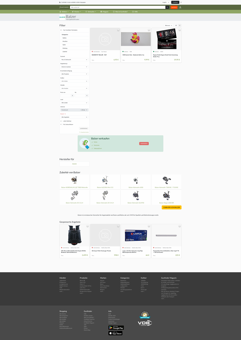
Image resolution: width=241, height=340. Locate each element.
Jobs (85, 324)
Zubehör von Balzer (69, 172)
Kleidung (65, 48)
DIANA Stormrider (85, 289)
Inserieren (174, 7)
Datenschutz (111, 317)
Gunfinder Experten (89, 319)
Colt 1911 (82, 287)
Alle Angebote (65, 117)
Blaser (102, 284)
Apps (85, 326)
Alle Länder (65, 102)
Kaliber (62, 78)
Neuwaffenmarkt (64, 326)
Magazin (105, 12)
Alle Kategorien (63, 315)
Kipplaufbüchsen (124, 282)
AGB (109, 314)
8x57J (142, 287)
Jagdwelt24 (62, 280)
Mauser (102, 280)
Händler (62, 85)
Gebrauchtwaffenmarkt (65, 328)
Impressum (111, 321)
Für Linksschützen (68, 124)
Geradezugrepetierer (126, 289)
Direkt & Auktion (66, 67)
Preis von (62, 92)
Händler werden (88, 315)
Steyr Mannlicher (104, 286)
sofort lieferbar (67, 121)
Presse (86, 328)
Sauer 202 (82, 282)
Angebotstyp (63, 63)
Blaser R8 (82, 280)
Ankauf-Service (88, 321)
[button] (180, 7)
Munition (65, 41)
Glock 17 (82, 284)
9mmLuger (144, 289)
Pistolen (122, 287)
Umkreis (62, 106)
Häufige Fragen (112, 323)
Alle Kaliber (62, 321)
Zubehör (65, 51)
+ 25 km (83, 110)
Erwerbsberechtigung (66, 71)
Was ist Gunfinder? (121, 12)
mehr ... (61, 291)
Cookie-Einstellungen (114, 319)
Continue (175, 2)
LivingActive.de (63, 284)
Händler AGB (111, 315)
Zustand (62, 56)
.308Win (143, 280)
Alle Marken (62, 314)
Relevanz (167, 25)
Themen (61, 323)
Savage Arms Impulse (86, 291)
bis (75, 92)
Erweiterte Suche (85, 132)
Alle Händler (62, 319)
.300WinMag (144, 284)
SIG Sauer (103, 282)
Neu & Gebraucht (66, 59)
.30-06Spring (144, 282)
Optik (64, 44)
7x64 (142, 286)
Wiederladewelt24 (64, 289)
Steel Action (103, 287)
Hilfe (136, 12)
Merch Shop (87, 330)
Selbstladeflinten (125, 284)
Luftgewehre (123, 286)
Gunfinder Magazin (89, 323)
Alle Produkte (65, 74)
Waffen (64, 38)
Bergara (102, 289)
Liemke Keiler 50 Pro (85, 286)
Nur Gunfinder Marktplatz (70, 30)
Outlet (61, 324)
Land (61, 99)
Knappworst (62, 282)
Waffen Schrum (63, 286)
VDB (60, 287)
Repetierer (123, 280)
